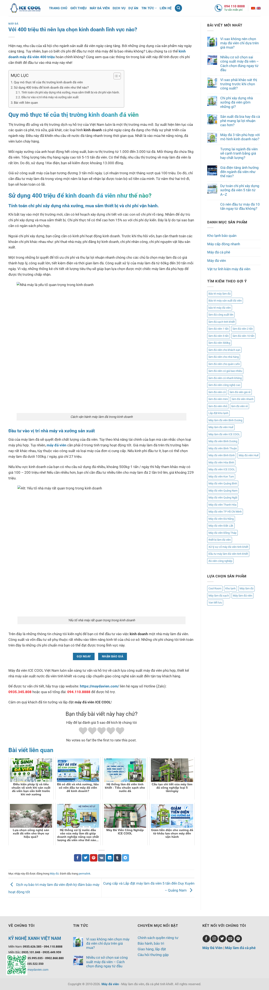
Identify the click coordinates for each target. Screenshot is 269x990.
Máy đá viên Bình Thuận (222, 448)
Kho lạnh (230, 588)
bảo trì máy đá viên (219, 307)
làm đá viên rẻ (239, 406)
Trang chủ (58, 8)
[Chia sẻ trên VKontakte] (101, 857)
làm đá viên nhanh (242, 399)
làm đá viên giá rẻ (240, 392)
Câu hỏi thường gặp (153, 955)
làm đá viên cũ (217, 392)
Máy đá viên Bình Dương (222, 441)
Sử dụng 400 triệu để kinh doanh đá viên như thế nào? (51, 87)
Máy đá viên (100, 8)
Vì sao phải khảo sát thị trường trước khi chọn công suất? (238, 84)
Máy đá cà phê (218, 252)
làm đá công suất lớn (220, 314)
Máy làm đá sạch (218, 595)
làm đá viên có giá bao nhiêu (225, 370)
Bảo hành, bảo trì (151, 943)
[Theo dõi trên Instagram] (214, 938)
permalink (84, 873)
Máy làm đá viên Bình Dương (225, 420)
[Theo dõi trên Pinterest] (238, 938)
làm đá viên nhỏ (217, 406)
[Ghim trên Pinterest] (93, 857)
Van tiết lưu (215, 602)
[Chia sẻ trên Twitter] (85, 857)
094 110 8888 (234, 6)
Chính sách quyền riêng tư (158, 938)
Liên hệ (165, 8)
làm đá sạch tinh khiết (221, 321)
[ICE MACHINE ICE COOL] (259, 8)
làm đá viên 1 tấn (218, 328)
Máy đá (13, 23)
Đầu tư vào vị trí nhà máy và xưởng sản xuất (50, 97)
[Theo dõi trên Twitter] (222, 938)
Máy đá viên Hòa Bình (221, 462)
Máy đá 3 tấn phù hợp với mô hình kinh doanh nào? (240, 137)
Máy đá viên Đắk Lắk (220, 525)
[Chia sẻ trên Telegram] (125, 857)
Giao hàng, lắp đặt (152, 949)
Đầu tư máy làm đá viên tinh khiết (228, 553)
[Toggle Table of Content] (115, 76)
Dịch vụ (119, 8)
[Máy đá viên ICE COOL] (253, 8)
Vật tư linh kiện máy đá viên (228, 269)
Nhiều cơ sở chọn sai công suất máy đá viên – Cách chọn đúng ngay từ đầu (239, 63)
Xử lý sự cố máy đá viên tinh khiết (228, 546)
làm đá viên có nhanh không (225, 378)
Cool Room (214, 588)
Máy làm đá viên (242, 595)
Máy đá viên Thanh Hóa (222, 504)
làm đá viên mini (218, 399)
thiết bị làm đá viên (219, 539)
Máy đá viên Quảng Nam (222, 490)
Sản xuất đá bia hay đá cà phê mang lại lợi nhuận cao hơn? (240, 120)
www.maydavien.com (34, 969)
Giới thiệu (78, 8)
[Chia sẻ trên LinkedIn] (109, 857)
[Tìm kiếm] (178, 8)
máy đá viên (56, 445)
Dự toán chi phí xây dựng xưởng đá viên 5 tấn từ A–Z (239, 190)
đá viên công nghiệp (220, 561)
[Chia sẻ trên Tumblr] (117, 857)
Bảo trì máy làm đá (219, 293)
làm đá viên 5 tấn (218, 335)
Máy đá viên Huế (248, 455)
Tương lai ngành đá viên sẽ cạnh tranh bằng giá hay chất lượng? (239, 153)
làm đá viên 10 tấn (243, 335)
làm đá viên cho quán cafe (224, 364)
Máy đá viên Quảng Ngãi (222, 497)
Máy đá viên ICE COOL (221, 469)
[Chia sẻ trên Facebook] (77, 857)
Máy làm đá (246, 588)
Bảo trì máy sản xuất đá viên (225, 300)
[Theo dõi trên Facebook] (206, 938)
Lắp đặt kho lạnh (218, 413)
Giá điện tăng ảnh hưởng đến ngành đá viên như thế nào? (239, 171)
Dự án (133, 8)
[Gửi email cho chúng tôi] (230, 938)
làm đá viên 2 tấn (243, 328)
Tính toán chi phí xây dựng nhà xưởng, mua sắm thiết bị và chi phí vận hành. (70, 92)
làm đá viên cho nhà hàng (223, 356)
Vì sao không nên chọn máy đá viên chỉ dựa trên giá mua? (239, 43)
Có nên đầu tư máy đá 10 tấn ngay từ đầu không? (240, 206)
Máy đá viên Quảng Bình (222, 483)
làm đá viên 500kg (219, 342)
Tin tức (147, 8)
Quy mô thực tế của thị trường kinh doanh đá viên (48, 82)
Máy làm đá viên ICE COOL (224, 434)
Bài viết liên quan (26, 103)
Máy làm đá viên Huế (220, 427)
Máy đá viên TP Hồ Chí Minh (225, 511)
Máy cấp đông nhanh (223, 244)
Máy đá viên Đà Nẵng (221, 518)
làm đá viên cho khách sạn (224, 349)
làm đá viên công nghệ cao (224, 385)
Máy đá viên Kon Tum (221, 476)
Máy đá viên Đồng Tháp (222, 532)
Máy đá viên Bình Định (221, 455)
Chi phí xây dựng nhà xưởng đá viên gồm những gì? (236, 102)
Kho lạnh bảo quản (221, 235)
